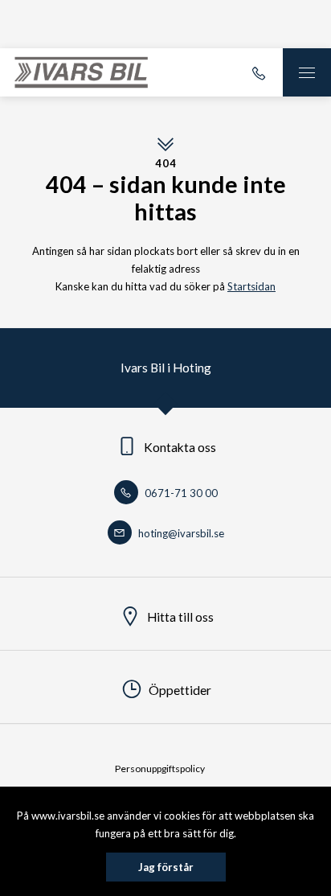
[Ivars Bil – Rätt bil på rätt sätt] (81, 72)
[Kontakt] (259, 72)
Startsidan (251, 286)
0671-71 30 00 (180, 493)
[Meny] (307, 72)
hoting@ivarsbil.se (180, 533)
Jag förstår (166, 867)
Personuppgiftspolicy (160, 768)
